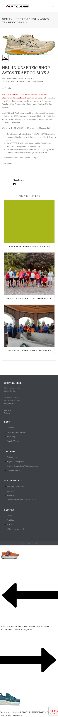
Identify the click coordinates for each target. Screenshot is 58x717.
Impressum (11, 491)
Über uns (7, 410)
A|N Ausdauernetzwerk (15, 529)
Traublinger (11, 520)
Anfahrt (7, 413)
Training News (12, 457)
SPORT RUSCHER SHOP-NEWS (18, 82)
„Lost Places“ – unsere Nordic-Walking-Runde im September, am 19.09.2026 (30, 350)
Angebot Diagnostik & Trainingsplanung (22, 466)
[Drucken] (10, 87)
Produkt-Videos (12, 441)
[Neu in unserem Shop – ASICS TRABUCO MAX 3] (2, 33)
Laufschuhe (11, 428)
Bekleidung (11, 437)
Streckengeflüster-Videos (16, 486)
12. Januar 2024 (30, 79)
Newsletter (11, 495)
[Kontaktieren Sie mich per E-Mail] (14, 185)
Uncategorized (37, 82)
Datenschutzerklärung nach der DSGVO (22, 500)
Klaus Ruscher (10, 79)
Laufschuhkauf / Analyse (16, 432)
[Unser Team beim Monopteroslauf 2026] (29, 221)
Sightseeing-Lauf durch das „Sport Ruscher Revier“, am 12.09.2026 (30, 298)
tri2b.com (10, 525)
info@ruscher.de (10, 404)
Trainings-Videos (13, 470)
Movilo (9, 516)
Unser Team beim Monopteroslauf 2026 (29, 246)
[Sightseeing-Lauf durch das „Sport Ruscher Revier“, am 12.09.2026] (29, 274)
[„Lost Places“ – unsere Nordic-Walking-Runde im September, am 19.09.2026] (29, 326)
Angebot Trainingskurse (16, 462)
